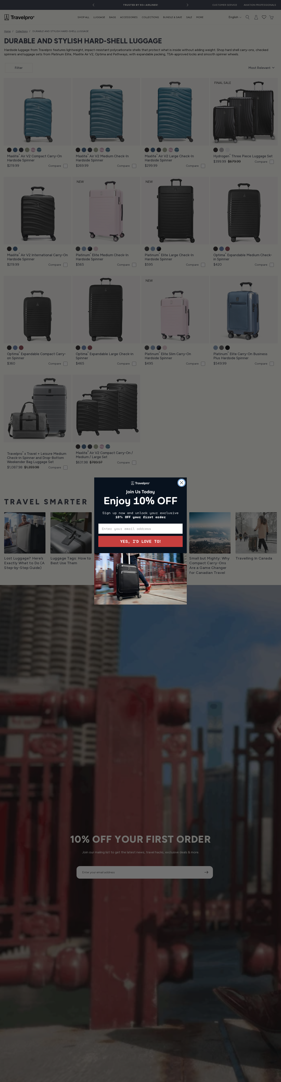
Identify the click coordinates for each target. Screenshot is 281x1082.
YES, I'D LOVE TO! (140, 541)
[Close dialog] (181, 482)
